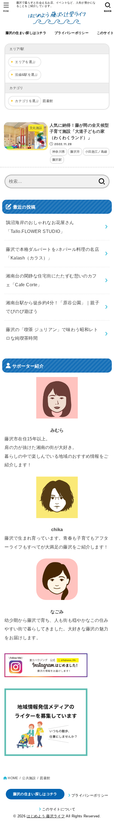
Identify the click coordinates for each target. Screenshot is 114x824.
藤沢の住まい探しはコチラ (26, 33)
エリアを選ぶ (25, 62)
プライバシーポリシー (72, 33)
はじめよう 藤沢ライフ (46, 816)
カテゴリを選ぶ (27, 101)
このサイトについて (58, 809)
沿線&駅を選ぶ (26, 75)
